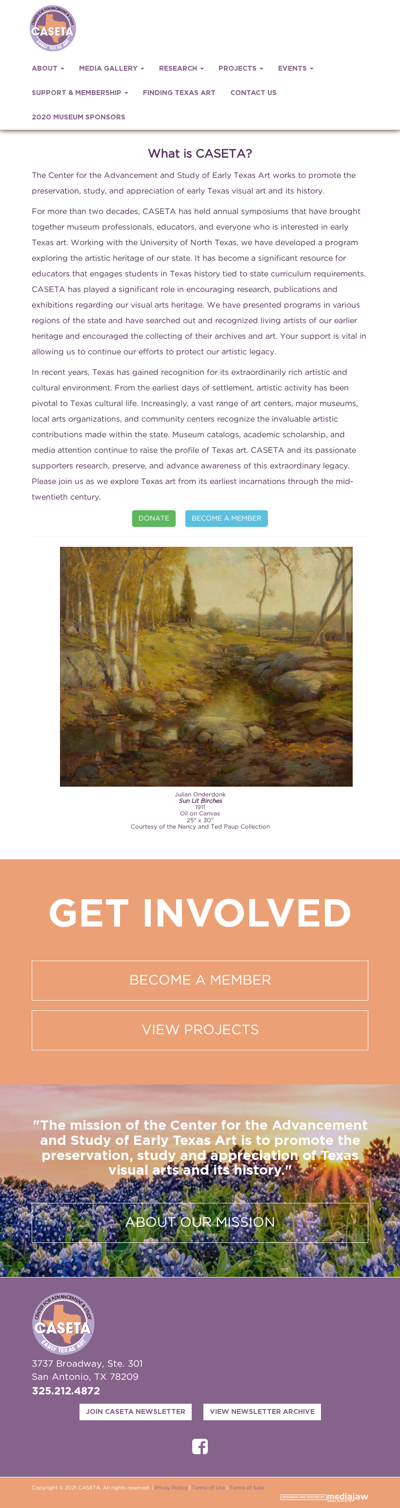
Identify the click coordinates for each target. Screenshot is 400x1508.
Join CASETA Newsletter (135, 1412)
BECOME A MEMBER (226, 519)
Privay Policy (171, 1488)
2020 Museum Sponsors (78, 117)
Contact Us (253, 93)
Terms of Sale (246, 1488)
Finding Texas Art (179, 93)
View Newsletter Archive (262, 1412)
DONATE (154, 519)
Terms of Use (208, 1488)
